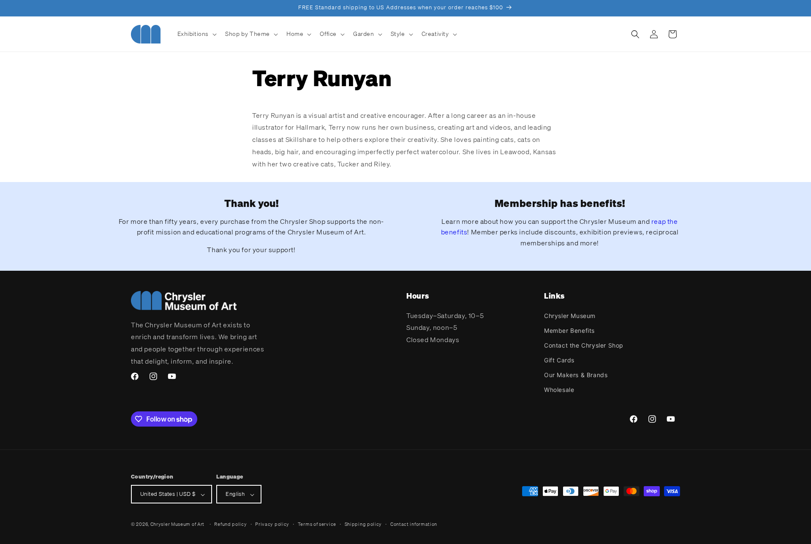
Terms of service (317, 524)
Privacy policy (272, 524)
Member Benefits (569, 330)
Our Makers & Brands (575, 374)
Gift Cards (559, 360)
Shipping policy (363, 524)
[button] (196, 34)
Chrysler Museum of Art (177, 525)
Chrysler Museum (570, 315)
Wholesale (559, 389)
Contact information (413, 524)
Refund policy (230, 524)
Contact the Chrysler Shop (583, 344)
